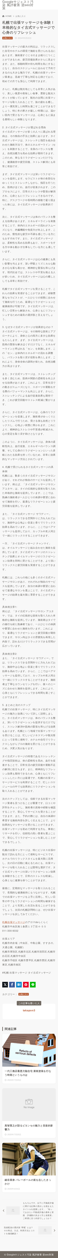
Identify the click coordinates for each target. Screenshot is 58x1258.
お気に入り (20, 16)
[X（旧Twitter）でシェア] (5, 984)
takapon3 (29, 1010)
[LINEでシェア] (33, 984)
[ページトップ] (51, 1251)
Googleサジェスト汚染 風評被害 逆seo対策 (17, 5)
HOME (8, 16)
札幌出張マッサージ (13, 922)
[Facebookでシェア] (12, 984)
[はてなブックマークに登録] (19, 984)
